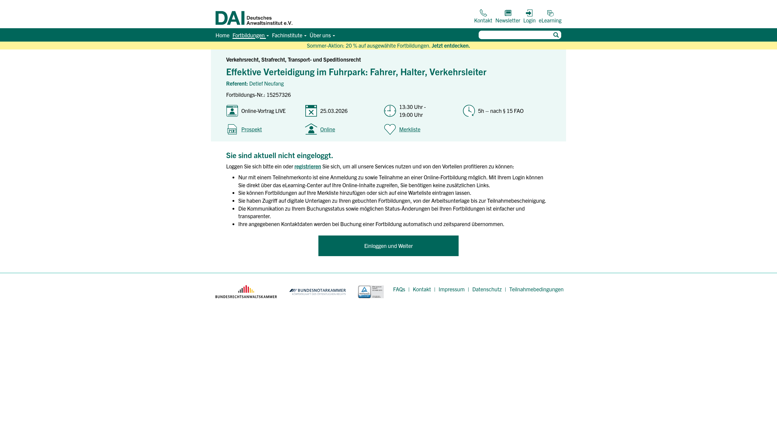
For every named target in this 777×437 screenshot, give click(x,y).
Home (222, 35)
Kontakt (422, 289)
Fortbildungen (249, 35)
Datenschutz (487, 289)
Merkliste (409, 129)
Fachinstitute (288, 35)
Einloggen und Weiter (388, 245)
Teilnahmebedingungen (536, 289)
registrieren (307, 166)
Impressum (452, 289)
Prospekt (251, 129)
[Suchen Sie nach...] (556, 35)
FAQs (399, 289)
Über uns (321, 35)
